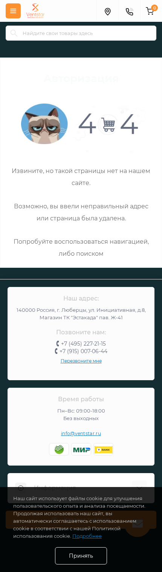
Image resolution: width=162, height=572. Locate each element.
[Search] (14, 33)
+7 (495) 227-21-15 (83, 343)
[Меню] (13, 10)
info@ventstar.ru (81, 433)
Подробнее (87, 536)
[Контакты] (129, 11)
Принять (81, 555)
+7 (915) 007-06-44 (83, 351)
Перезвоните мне (81, 361)
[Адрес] (107, 11)
